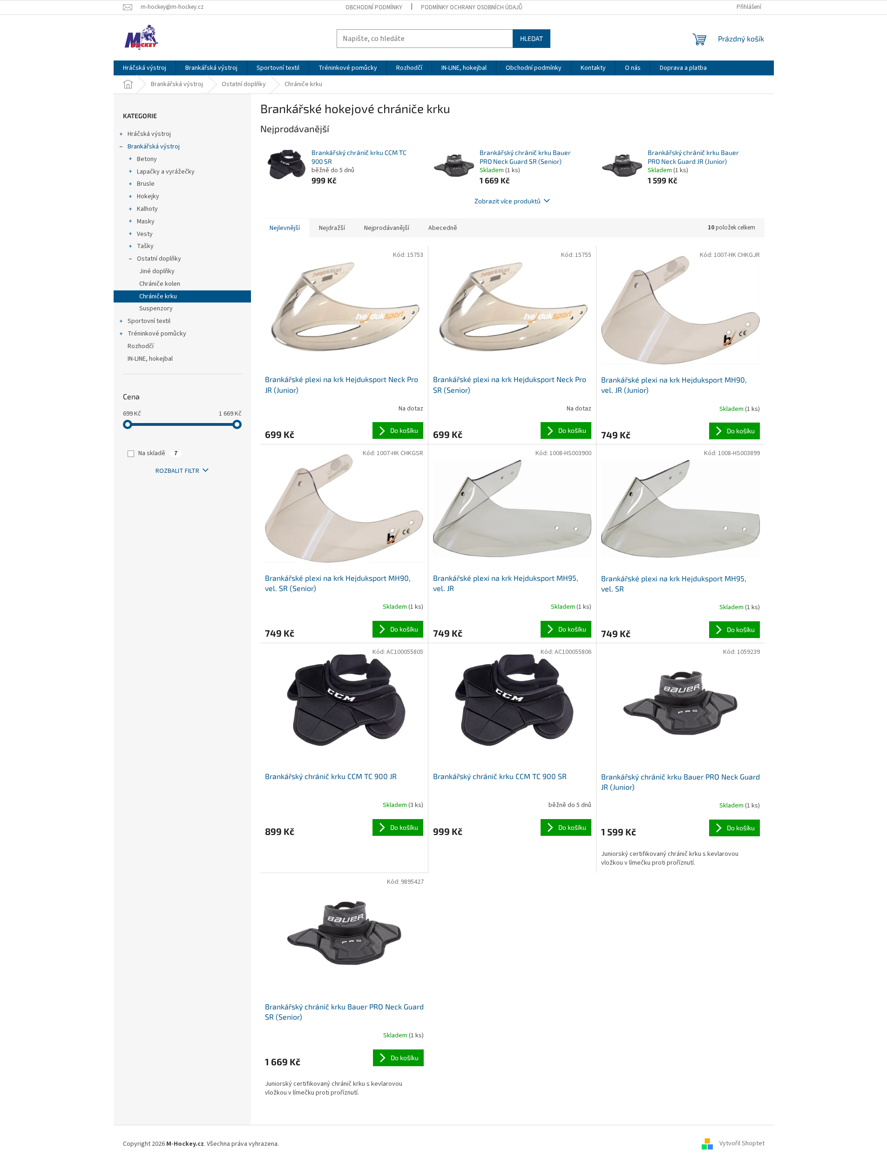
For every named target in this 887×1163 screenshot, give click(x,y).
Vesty (145, 234)
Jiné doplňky (157, 271)
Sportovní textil (149, 321)
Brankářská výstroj (154, 146)
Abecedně (442, 228)
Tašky (145, 246)
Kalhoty (147, 209)
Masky (146, 221)
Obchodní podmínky (373, 7)
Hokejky (148, 196)
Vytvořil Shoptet (742, 1144)
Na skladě (157, 453)
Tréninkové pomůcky (157, 333)
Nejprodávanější (386, 228)
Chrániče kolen (159, 284)
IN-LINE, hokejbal (150, 358)
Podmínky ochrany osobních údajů (471, 7)
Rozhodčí (141, 346)
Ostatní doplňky (159, 258)
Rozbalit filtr (177, 471)
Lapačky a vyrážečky (166, 171)
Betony (147, 159)
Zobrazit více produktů (507, 201)
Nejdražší (332, 228)
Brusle (146, 183)
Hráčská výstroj (149, 134)
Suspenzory (156, 308)
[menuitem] (145, 68)
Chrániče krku (158, 296)
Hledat (531, 38)
